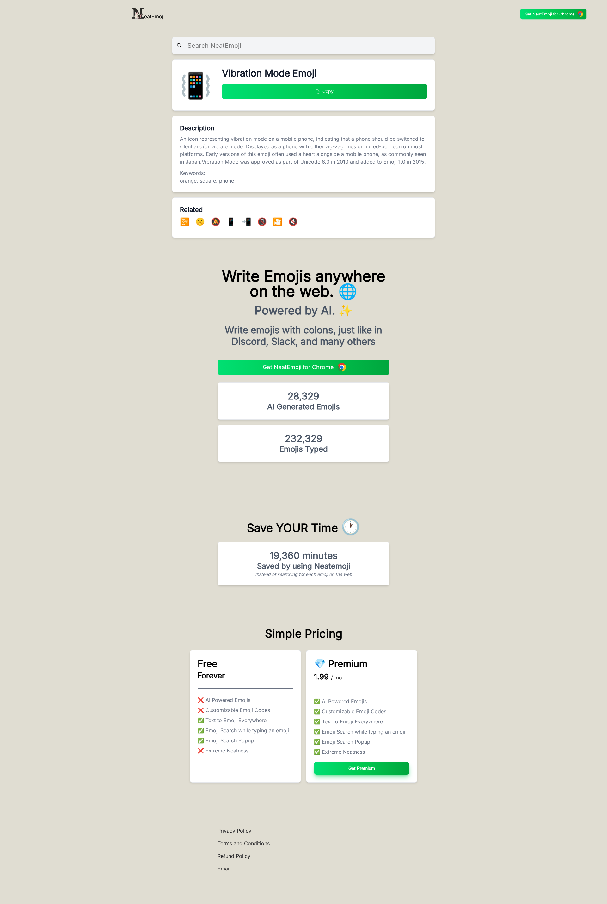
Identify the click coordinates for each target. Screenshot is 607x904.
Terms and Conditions (244, 843)
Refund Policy (234, 856)
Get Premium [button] (361, 768)
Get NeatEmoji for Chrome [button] (550, 14)
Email (224, 868)
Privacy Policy (234, 830)
